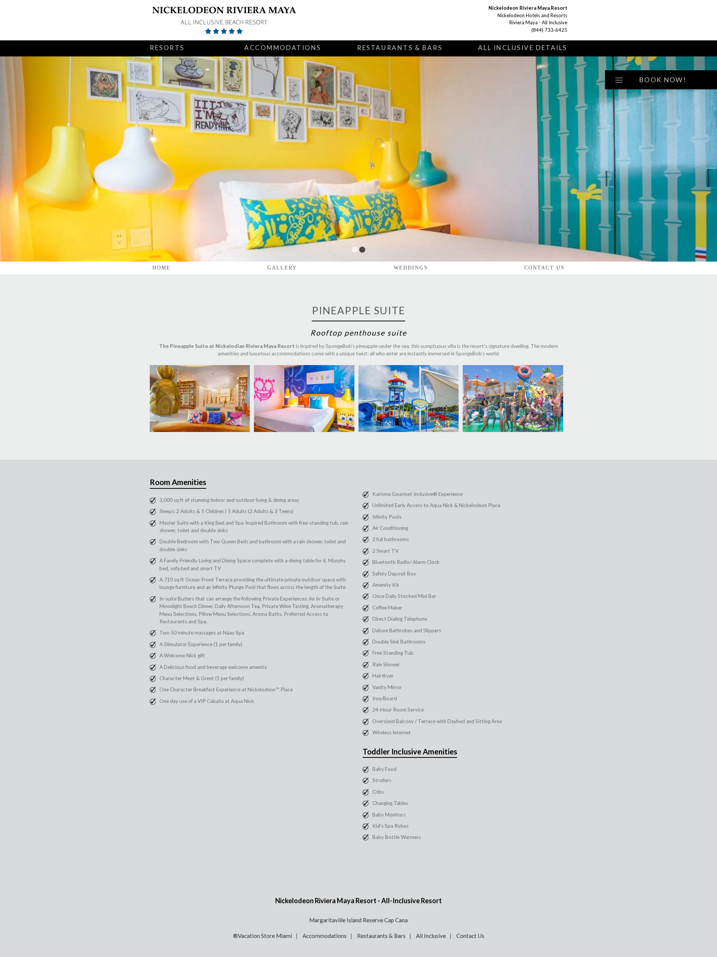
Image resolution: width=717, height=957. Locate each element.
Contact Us (544, 268)
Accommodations (282, 48)
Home (161, 268)
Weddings (411, 268)
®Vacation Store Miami (262, 935)
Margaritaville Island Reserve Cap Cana (358, 920)
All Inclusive (431, 935)
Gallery (282, 268)
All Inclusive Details (522, 48)
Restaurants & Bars (399, 48)
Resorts (167, 48)
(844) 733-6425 (549, 30)
